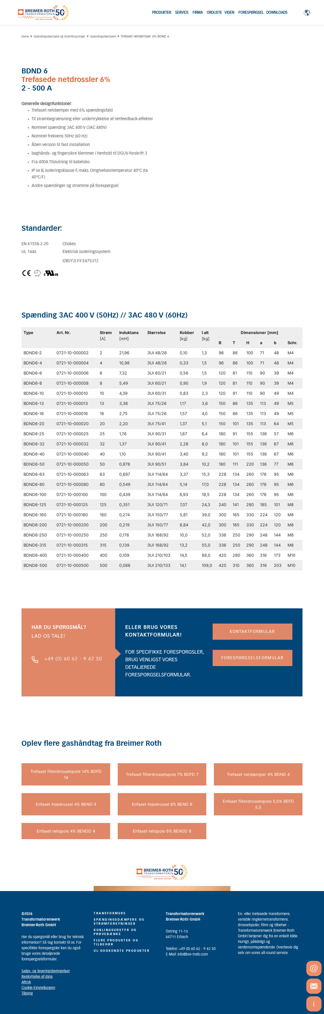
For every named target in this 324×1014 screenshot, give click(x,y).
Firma (198, 12)
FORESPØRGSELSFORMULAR (252, 658)
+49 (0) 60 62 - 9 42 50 (73, 658)
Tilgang (27, 993)
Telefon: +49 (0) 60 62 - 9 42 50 (191, 949)
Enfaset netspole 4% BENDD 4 (66, 831)
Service (182, 12)
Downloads (277, 12)
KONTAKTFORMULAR (252, 632)
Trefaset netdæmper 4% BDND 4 (258, 774)
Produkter (161, 12)
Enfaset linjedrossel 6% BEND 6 (162, 804)
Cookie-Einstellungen (38, 988)
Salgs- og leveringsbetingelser (46, 971)
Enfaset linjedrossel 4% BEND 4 (66, 804)
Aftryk (26, 982)
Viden (229, 12)
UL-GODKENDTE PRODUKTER (122, 950)
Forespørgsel (251, 12)
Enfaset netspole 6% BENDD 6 (162, 831)
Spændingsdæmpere (103, 36)
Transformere (110, 913)
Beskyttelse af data (37, 977)
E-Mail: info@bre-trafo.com (187, 954)
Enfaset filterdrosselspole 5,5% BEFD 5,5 (258, 804)
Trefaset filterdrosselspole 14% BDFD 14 (66, 774)
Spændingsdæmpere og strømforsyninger (59, 36)
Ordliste (214, 12)
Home (25, 36)
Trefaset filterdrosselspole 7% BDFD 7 (162, 774)
